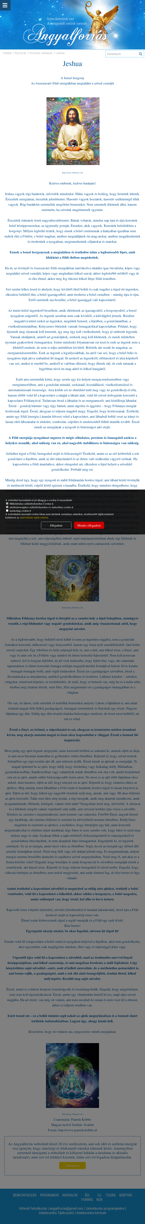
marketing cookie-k (20, 510)
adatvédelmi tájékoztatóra (34, 517)
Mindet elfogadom (89, 525)
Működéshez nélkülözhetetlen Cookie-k (31, 503)
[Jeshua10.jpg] (73, 167)
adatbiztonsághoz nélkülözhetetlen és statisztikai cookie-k (41, 507)
